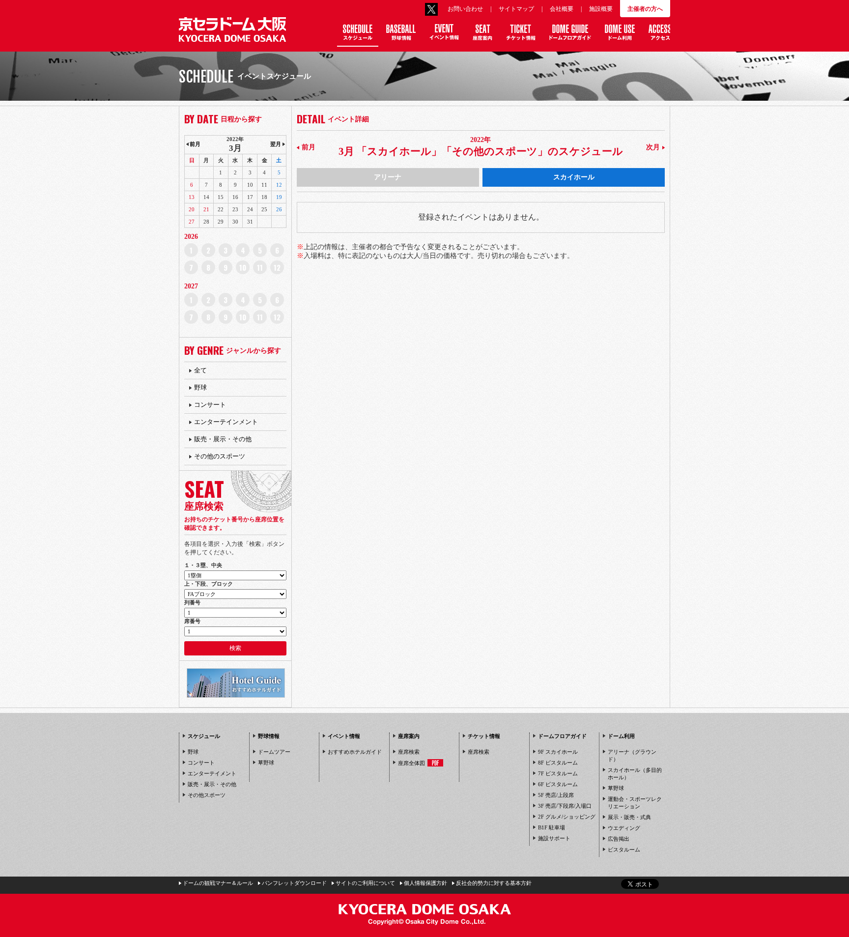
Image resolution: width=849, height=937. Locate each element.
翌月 (275, 144)
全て (200, 370)
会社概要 (561, 8)
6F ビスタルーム (558, 784)
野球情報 (269, 736)
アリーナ (387, 177)
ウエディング (624, 828)
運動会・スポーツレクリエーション (635, 802)
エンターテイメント (212, 773)
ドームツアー (274, 752)
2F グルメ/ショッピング (566, 817)
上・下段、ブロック (208, 584)
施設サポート (554, 838)
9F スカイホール (558, 752)
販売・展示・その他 (223, 439)
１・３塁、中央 (203, 565)
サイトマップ (516, 8)
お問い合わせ (465, 8)
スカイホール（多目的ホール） (635, 773)
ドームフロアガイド (562, 736)
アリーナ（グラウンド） (632, 755)
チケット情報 (484, 736)
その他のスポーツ (219, 456)
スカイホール (573, 177)
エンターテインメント (226, 422)
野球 (200, 387)
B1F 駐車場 (551, 827)
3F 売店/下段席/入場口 (565, 806)
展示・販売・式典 (629, 817)
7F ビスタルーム (558, 773)
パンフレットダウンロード (294, 883)
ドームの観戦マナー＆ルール (218, 883)
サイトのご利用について (365, 883)
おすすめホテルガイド (355, 752)
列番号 (192, 602)
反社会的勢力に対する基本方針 (494, 883)
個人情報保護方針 (425, 883)
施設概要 (601, 8)
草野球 (266, 763)
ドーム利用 (621, 736)
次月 (653, 147)
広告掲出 (618, 839)
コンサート (210, 404)
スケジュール (204, 736)
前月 (308, 147)
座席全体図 (411, 763)
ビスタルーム (624, 849)
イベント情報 (344, 736)
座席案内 (409, 736)
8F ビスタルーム (558, 763)
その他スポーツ (207, 795)
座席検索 (409, 752)
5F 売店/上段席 (556, 795)
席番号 (192, 621)
